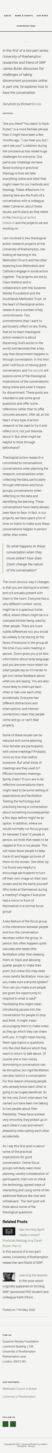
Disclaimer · (22, 1446)
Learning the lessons (33, 1275)
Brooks (36, 104)
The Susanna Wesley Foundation (26, 5)
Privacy (31, 1446)
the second (35, 370)
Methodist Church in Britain (20, 1388)
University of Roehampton (19, 1396)
